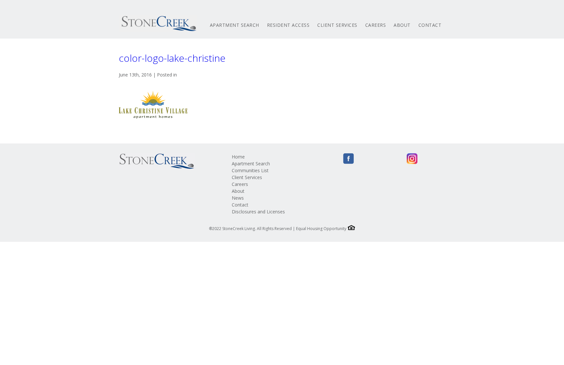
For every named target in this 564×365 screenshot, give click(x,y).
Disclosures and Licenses (258, 211)
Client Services (337, 25)
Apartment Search (234, 25)
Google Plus (386, 158)
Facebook (348, 158)
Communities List (250, 170)
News (238, 198)
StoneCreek (158, 23)
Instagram (412, 158)
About (402, 25)
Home (238, 157)
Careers (375, 25)
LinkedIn (373, 158)
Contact (430, 25)
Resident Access (288, 25)
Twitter (361, 158)
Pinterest (399, 158)
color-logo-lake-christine (172, 58)
